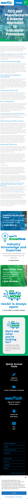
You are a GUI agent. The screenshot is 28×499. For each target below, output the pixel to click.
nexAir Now (18, 2)
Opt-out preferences (10, 496)
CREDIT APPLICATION (18, 473)
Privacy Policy (18, 496)
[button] (25, 477)
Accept (14, 493)
